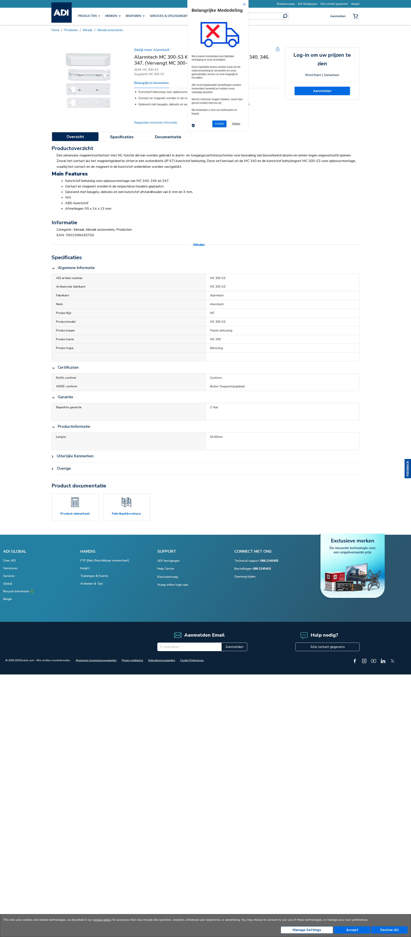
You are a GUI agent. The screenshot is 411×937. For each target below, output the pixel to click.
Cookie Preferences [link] (192, 650)
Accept (352, 930)
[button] (408, 468)
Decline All (389, 930)
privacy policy (102, 920)
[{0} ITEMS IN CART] (356, 17)
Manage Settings (307, 930)
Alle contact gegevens (327, 636)
